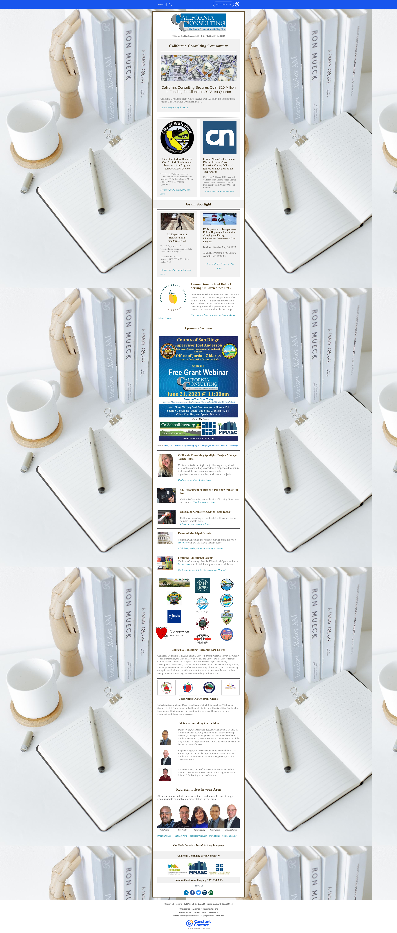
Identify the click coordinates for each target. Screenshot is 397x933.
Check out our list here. (204, 502)
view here (182, 542)
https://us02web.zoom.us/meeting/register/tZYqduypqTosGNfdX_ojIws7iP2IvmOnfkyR (201, 446)
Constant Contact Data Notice (205, 912)
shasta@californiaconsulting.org (193, 916)
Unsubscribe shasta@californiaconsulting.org (198, 909)
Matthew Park (181, 836)
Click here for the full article (174, 107)
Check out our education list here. (196, 524)
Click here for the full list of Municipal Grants (200, 548)
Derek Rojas (214, 836)
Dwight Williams (164, 836)
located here (184, 564)
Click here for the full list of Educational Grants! (201, 570)
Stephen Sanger (229, 836)
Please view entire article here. (219, 191)
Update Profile (185, 912)
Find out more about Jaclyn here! (194, 480)
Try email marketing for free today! (198, 928)
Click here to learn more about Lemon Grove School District (196, 317)
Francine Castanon (198, 836)
